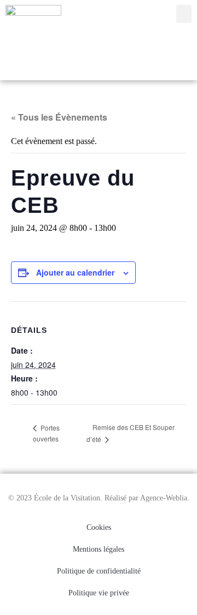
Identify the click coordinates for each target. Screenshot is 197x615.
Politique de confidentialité (99, 571)
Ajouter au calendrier (75, 272)
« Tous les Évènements (59, 117)
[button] (184, 14)
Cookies (98, 527)
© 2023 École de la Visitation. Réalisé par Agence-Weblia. (98, 498)
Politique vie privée (98, 593)
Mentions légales (98, 549)
